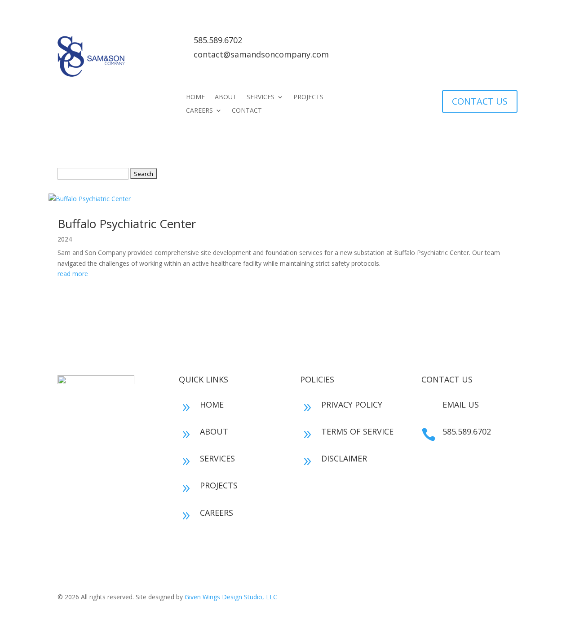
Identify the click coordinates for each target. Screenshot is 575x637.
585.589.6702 (218, 40)
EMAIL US (460, 404)
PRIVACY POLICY (351, 404)
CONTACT (247, 110)
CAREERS (199, 110)
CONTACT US (480, 101)
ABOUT (226, 97)
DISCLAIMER (344, 458)
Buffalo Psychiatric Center (127, 223)
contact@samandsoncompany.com (261, 54)
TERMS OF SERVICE (357, 431)
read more (73, 273)
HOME (195, 97)
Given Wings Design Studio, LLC (231, 597)
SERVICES (260, 97)
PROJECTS (308, 97)
